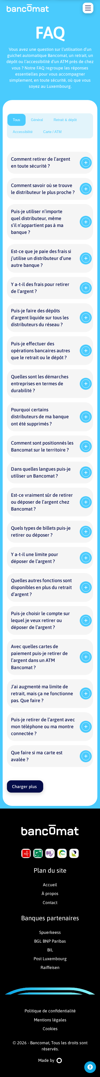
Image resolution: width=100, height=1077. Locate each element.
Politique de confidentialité (50, 1010)
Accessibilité (23, 132)
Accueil (50, 884)
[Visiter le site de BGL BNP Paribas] (38, 853)
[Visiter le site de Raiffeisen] (74, 853)
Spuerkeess (50, 932)
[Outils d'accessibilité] (90, 1067)
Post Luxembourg (50, 958)
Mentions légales (50, 1019)
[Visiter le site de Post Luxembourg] (62, 853)
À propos (50, 893)
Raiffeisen (50, 967)
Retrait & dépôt (65, 120)
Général (37, 120)
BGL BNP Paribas (50, 941)
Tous (16, 120)
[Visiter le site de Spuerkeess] (26, 853)
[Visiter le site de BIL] (50, 853)
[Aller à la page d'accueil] (28, 8)
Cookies (50, 1028)
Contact (50, 902)
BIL (50, 949)
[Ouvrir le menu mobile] (88, 8)
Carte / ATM (52, 132)
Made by (46, 1060)
